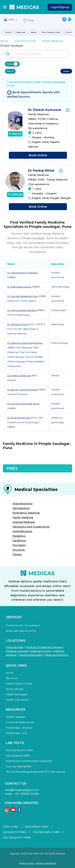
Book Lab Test (14, 688)
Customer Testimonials (20, 722)
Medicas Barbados (30, 654)
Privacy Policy (26, 863)
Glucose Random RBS (19, 750)
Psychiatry (19, 545)
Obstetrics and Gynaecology (31, 526)
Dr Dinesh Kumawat (45, 110)
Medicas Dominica (56, 654)
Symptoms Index (14, 832)
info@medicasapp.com (22, 790)
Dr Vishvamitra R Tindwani (22, 272)
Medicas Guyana (40, 650)
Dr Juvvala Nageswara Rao (22, 296)
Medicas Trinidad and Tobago (43, 647)
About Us (11, 678)
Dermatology (21, 508)
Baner (34, 32)
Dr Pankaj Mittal (41, 170)
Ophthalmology (22, 531)
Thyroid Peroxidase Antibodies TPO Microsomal (35, 771)
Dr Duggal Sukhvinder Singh (23, 403)
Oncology (18, 549)
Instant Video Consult (19, 683)
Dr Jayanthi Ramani (19, 417)
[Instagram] (7, 811)
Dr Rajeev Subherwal (19, 375)
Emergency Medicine (26, 512)
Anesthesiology (22, 503)
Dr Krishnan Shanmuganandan (25, 342)
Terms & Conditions (46, 863)
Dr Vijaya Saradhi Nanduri (22, 310)
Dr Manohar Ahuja (18, 324)
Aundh (8, 32)
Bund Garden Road (51, 32)
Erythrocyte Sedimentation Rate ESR (29, 760)
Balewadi (21, 32)
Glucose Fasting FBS (18, 766)
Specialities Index (36, 826)
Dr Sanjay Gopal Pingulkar (22, 389)
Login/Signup (60, 7)
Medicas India (14, 647)
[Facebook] (19, 811)
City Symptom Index (17, 837)
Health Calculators (17, 699)
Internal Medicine (23, 521)
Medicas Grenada (17, 650)
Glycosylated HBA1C (18, 755)
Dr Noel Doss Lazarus (19, 286)
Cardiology (19, 540)
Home (4, 40)
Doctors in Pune (25, 40)
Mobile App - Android (19, 727)
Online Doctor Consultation (23, 625)
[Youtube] (13, 811)
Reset (66, 71)
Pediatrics (19, 535)
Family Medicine (52, 40)
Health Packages (16, 694)
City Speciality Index (46, 832)
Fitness (17, 554)
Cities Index (10, 826)
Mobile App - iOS (16, 733)
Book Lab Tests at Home (21, 630)
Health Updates (15, 716)
